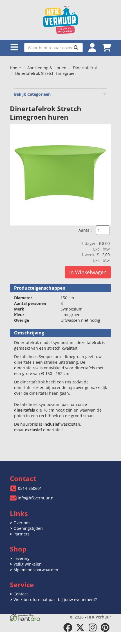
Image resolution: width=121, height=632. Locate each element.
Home (15, 67)
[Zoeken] (76, 47)
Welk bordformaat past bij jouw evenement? (55, 599)
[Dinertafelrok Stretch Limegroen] (60, 174)
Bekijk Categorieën (32, 94)
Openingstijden (28, 528)
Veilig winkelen (28, 564)
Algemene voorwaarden (36, 569)
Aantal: (85, 230)
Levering (22, 558)
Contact (21, 594)
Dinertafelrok (85, 67)
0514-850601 (30, 488)
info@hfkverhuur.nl (36, 498)
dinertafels (24, 410)
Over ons (22, 522)
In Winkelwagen (88, 272)
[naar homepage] (60, 20)
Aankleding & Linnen (46, 67)
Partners (22, 534)
